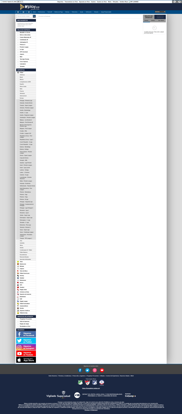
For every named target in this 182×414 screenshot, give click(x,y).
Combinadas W (24, 39)
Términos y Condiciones (64, 376)
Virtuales (115, 1)
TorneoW (49, 12)
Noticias (67, 12)
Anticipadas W (24, 42)
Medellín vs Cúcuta (25, 32)
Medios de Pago (58, 12)
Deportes (60, 1)
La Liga (22, 49)
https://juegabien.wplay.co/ (91, 388)
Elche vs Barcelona (25, 35)
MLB (21, 56)
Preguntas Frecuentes (26, 319)
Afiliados (102, 376)
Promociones (41, 12)
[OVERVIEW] (23, 12)
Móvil (132, 376)
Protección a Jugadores (79, 376)
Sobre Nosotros (53, 376)
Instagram (94, 370)
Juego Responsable (106, 12)
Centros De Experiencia (112, 376)
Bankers (153, 20)
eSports (22, 54)
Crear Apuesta (24, 61)
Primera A (22, 44)
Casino (93, 1)
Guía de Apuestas (24, 321)
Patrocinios (75, 12)
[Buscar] (34, 16)
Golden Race (124, 1)
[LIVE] (18, 12)
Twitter (87, 370)
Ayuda (81, 12)
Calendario (23, 64)
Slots (109, 1)
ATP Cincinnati (24, 52)
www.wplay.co (28, 407)
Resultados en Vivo (25, 326)
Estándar (146, 20)
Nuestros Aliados (124, 376)
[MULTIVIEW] (29, 12)
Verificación (89, 12)
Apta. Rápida (161, 20)
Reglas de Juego (24, 324)
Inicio (34, 12)
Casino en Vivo (102, 1)
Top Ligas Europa (24, 59)
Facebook (80, 370)
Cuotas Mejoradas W (25, 37)
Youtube (102, 370)
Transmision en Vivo (71, 1)
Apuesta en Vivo (84, 1)
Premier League (24, 47)
